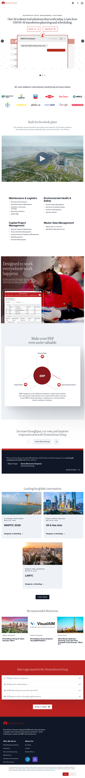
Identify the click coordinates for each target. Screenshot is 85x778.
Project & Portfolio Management (21, 232)
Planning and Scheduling (19, 202)
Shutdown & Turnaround (10, 758)
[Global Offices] (73, 3)
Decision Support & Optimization (21, 229)
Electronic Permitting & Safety (55, 207)
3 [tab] (44, 75)
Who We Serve (9, 741)
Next (82, 41)
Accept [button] (65, 774)
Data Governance (8, 762)
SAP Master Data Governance (55, 229)
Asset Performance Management (21, 204)
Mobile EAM (15, 214)
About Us (29, 741)
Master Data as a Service (54, 227)
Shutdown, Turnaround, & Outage (18, 208)
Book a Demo (41, 707)
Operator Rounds (51, 212)
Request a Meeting (12, 534)
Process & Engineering (10, 752)
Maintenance (7, 755)
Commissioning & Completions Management (25, 234)
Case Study (71, 470)
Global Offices (29, 752)
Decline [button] (72, 774)
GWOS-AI (32, 29)
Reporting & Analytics (18, 211)
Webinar (49, 29)
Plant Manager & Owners (11, 745)
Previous (2, 41)
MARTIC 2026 (12, 525)
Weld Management (17, 237)
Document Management (18, 240)
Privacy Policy (52, 770)
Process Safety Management (55, 205)
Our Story (28, 745)
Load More (42, 597)
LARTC (29, 575)
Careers (27, 748)
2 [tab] (42, 75)
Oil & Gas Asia (54, 525)
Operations (6, 748)
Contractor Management (53, 210)
